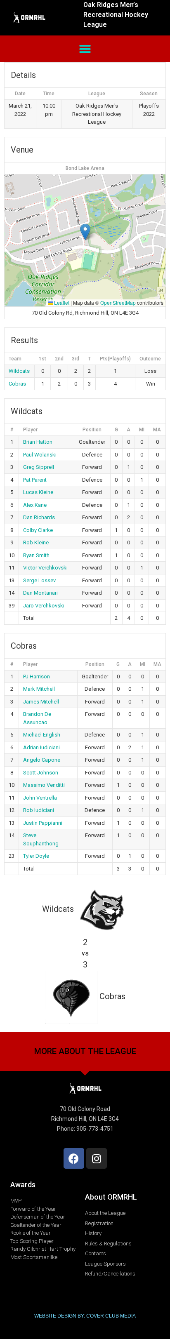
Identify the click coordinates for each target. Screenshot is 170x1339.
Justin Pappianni (42, 823)
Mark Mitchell (39, 689)
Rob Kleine (36, 542)
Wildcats (19, 371)
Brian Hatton (37, 442)
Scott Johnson (40, 773)
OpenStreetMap (118, 302)
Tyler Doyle (36, 856)
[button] (85, 49)
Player (30, 430)
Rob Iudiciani (38, 810)
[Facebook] (74, 1158)
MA (157, 430)
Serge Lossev (39, 580)
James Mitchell (41, 702)
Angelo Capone (41, 760)
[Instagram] (96, 1158)
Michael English (41, 735)
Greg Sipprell (38, 467)
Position (92, 430)
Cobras (17, 384)
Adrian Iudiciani (41, 747)
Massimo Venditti (44, 785)
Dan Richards (39, 517)
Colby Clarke (38, 530)
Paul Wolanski (40, 455)
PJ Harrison (36, 676)
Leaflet (61, 302)
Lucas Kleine (38, 492)
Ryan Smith (36, 555)
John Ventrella (40, 798)
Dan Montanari (40, 593)
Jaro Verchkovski (43, 605)
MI (141, 430)
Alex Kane (35, 505)
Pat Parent (35, 480)
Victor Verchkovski (45, 568)
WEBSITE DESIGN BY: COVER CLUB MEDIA (85, 1316)
